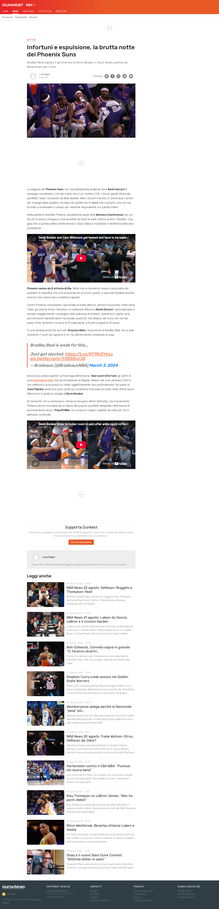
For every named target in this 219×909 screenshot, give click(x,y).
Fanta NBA (28, 11)
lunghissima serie (42, 380)
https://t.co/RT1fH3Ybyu (89, 354)
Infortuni (61, 11)
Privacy (137, 897)
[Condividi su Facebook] (113, 76)
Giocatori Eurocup (186, 897)
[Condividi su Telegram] (124, 76)
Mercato (33, 17)
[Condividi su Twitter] (107, 76)
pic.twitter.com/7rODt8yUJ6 (57, 358)
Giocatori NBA (184, 891)
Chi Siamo (95, 894)
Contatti (94, 891)
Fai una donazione (81, 542)
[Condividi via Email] (131, 76)
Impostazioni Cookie (143, 891)
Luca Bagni (44, 74)
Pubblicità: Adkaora (99, 900)
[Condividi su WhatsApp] (118, 76)
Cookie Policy (140, 894)
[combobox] (31, 5)
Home (5, 11)
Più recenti (7, 17)
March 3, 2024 (103, 365)
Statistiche (45, 11)
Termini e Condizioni (143, 900)
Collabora (94, 897)
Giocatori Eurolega (186, 894)
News (15, 11)
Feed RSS (11, 894)
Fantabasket (21, 17)
